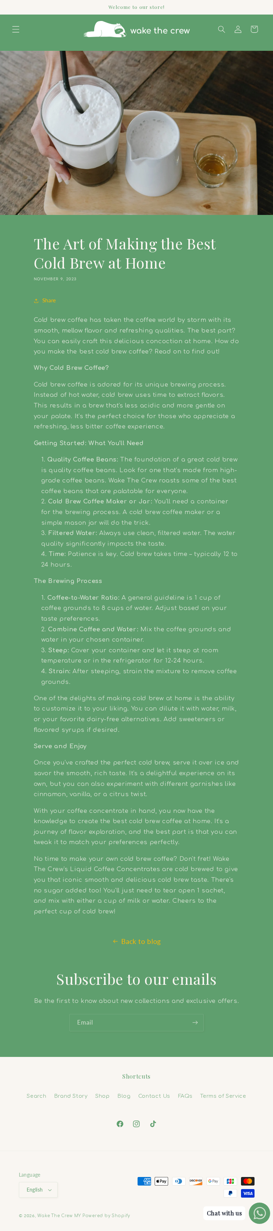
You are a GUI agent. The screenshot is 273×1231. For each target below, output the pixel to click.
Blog (124, 1096)
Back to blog (141, 941)
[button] (15, 29)
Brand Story (71, 1096)
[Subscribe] (195, 1022)
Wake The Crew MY (59, 1216)
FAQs (185, 1096)
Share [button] (49, 300)
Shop (102, 1096)
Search (36, 1096)
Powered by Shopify (106, 1216)
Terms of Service (223, 1096)
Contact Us (154, 1096)
